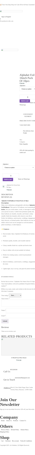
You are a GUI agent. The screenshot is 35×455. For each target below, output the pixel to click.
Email (3, 316)
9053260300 (13, 369)
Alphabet (22, 85)
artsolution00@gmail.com (22, 378)
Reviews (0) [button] (6, 197)
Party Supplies (24, 144)
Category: (22, 142)
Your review (5, 298)
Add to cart (25, 101)
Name (3, 310)
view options (16, 192)
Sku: (21, 139)
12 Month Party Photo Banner (19, 357)
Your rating (5, 295)
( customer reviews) (7, 276)
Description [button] (7, 194)
